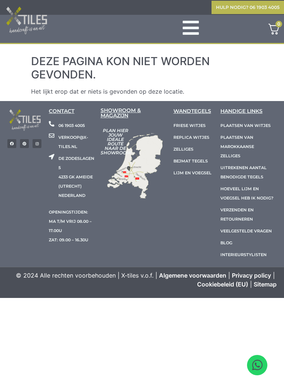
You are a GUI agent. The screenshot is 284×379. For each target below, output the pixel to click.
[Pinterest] (24, 143)
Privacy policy (251, 275)
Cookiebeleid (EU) (222, 284)
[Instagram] (37, 143)
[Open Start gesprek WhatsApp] (257, 365)
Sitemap (265, 284)
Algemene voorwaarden (192, 275)
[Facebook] (11, 143)
